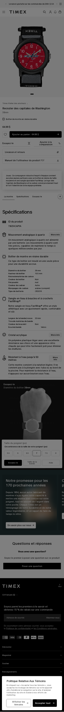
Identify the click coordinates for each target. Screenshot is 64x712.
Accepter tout (43, 703)
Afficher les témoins (18, 703)
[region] (32, 693)
